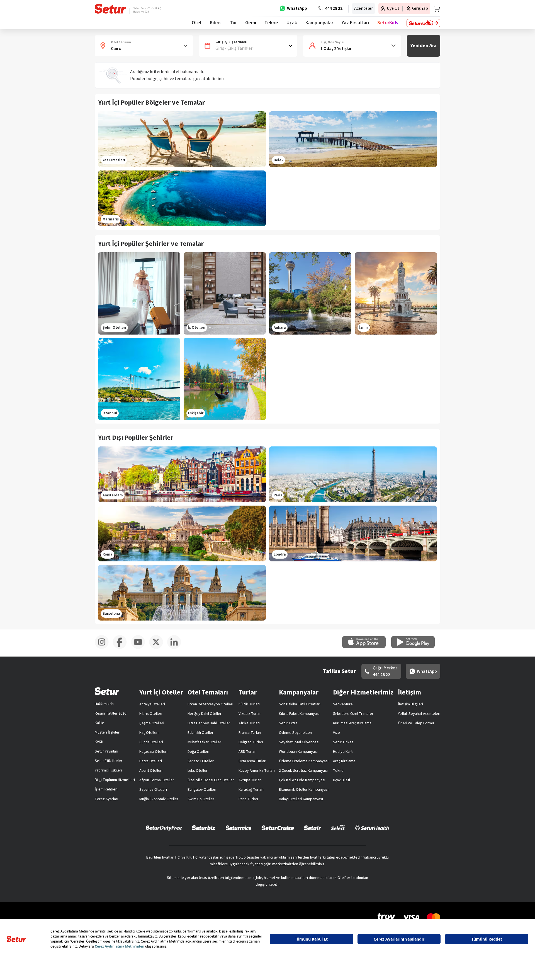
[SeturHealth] (372, 827)
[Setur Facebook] (122, 648)
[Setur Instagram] (104, 648)
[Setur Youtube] (140, 648)
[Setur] (110, 9)
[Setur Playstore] (415, 647)
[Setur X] (158, 648)
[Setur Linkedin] (176, 648)
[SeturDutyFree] (164, 828)
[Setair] (312, 827)
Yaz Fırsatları (355, 22)
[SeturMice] (238, 827)
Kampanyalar (319, 22)
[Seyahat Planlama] (435, 8)
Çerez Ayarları (106, 799)
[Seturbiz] (203, 827)
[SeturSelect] (338, 827)
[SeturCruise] (277, 827)
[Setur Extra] (423, 23)
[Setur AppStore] (366, 647)
